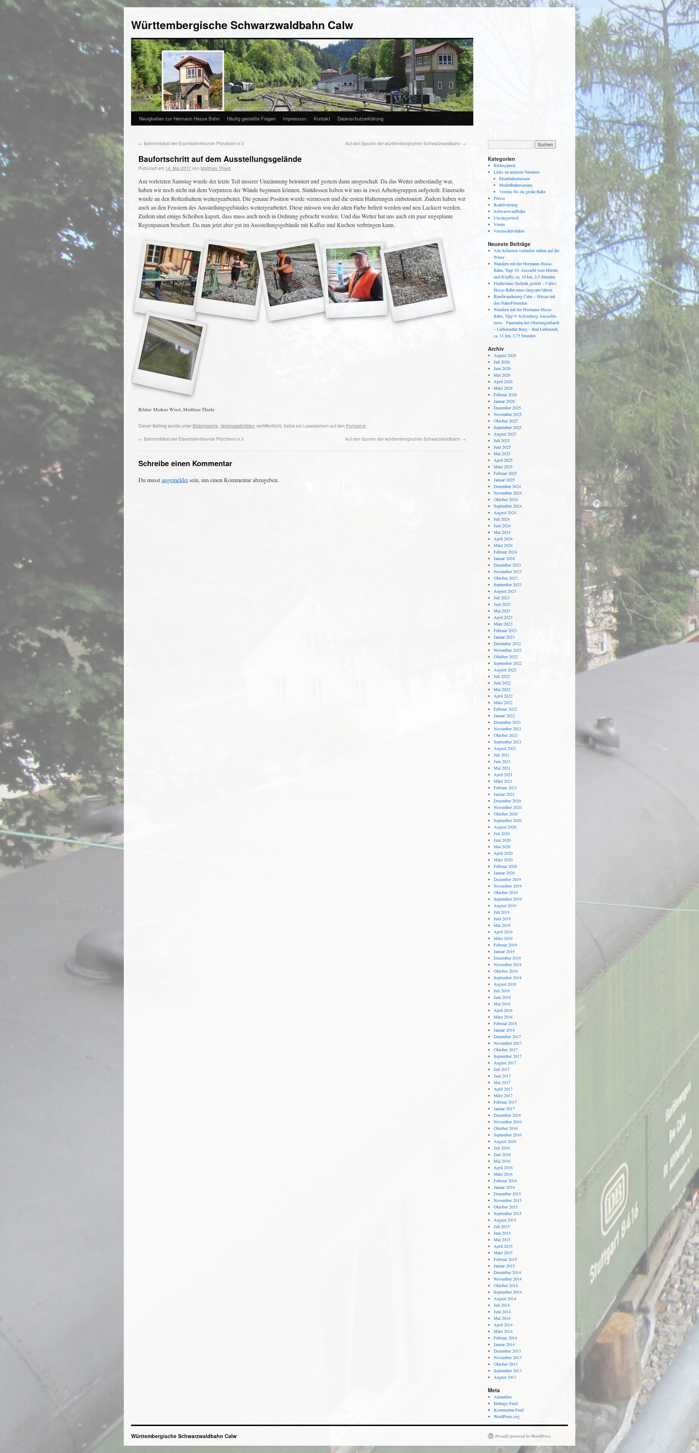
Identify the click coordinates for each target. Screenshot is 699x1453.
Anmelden (503, 1397)
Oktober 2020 (506, 814)
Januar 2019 (504, 951)
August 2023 (505, 591)
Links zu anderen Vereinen (517, 172)
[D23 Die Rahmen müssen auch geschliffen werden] (355, 280)
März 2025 (503, 466)
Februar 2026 (505, 394)
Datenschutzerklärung (360, 118)
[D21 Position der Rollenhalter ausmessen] (231, 280)
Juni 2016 (502, 1154)
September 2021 (508, 742)
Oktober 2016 (506, 1128)
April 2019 (503, 931)
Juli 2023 (502, 597)
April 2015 (503, 1246)
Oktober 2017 (506, 1049)
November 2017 (508, 1043)
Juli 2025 (502, 440)
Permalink (356, 425)
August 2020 (505, 827)
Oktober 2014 (506, 1285)
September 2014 (508, 1292)
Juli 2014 (502, 1305)
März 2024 (503, 545)
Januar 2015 (504, 1266)
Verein (499, 224)
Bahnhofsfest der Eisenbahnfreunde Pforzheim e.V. (191, 143)
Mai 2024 (502, 532)
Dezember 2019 (507, 879)
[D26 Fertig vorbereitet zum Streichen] (169, 353)
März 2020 (503, 859)
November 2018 (508, 964)
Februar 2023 (505, 630)
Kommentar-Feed (509, 1410)
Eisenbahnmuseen (514, 178)
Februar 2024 (505, 552)
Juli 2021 (502, 755)
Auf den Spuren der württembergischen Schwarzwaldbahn (405, 143)
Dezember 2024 (507, 486)
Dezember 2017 (507, 1036)
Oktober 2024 (506, 499)
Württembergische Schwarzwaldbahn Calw (242, 24)
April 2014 (503, 1324)
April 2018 (503, 1010)
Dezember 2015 (507, 1193)
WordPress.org (507, 1416)
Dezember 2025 (507, 407)
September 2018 (508, 977)
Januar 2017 (504, 1108)
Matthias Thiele (216, 168)
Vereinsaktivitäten (237, 425)
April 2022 (503, 696)
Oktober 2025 (506, 421)
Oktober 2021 (506, 735)
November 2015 (508, 1200)
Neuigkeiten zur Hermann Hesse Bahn (179, 118)
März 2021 (503, 781)
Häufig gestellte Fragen (251, 118)
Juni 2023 (502, 604)
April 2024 (503, 538)
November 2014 (508, 1279)
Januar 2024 (504, 558)
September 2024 (508, 506)
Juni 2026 (502, 368)
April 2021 (503, 774)
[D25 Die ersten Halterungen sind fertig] (416, 280)
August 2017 (505, 1062)
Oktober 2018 (506, 971)
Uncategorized (506, 218)
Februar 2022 (505, 709)
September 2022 (508, 663)
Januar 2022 (504, 715)
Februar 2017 (505, 1102)
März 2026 (503, 388)
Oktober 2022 (506, 656)
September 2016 (508, 1135)
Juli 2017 (502, 1069)
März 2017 (503, 1095)
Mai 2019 (502, 925)
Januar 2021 (504, 794)
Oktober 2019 (506, 892)
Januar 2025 (504, 480)
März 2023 (503, 624)
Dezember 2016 (507, 1115)
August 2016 (505, 1141)
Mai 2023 (502, 611)
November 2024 (508, 493)
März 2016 (503, 1174)
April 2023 (503, 617)
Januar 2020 (504, 873)
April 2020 (503, 853)
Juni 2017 (502, 1076)
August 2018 (505, 984)
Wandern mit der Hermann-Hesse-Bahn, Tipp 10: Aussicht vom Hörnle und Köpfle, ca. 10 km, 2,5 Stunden (526, 270)
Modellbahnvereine (515, 185)
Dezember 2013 (507, 1351)
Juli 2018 (502, 990)
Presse (499, 198)
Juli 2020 (502, 833)
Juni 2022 (502, 683)
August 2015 (505, 1220)
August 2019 (505, 905)
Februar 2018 (505, 1023)
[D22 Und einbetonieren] (293, 280)
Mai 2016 (502, 1161)
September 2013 (508, 1370)
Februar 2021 (505, 787)
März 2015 (503, 1252)
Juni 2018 (502, 997)
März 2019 (503, 938)
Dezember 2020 (507, 800)
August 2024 (505, 512)
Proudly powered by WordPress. (523, 1436)
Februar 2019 (505, 945)
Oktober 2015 (506, 1207)
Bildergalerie (205, 425)
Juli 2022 (502, 676)
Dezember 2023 (507, 565)
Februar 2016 (505, 1180)
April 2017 (503, 1089)
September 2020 (508, 820)
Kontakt (322, 118)
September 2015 (508, 1213)
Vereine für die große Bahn (522, 191)
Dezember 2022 (507, 643)
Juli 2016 (502, 1148)
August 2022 (505, 669)
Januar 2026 (504, 401)
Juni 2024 (502, 525)
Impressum (295, 118)
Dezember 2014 (507, 1272)
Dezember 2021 (507, 722)
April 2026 (503, 381)
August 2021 (505, 748)
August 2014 (505, 1298)
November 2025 (508, 414)
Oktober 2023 (506, 578)
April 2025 (503, 460)
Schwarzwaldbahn (509, 211)
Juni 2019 (502, 918)
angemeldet (175, 480)
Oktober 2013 (506, 1364)
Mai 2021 (502, 768)
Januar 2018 (504, 1030)
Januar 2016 (504, 1187)
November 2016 (508, 1121)
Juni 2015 (502, 1233)
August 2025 (505, 434)
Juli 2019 (502, 912)
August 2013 (505, 1377)
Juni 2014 (502, 1311)
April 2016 (503, 1167)
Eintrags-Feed (506, 1403)
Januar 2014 (504, 1344)
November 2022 (508, 650)
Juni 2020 (502, 840)
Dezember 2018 (507, 958)
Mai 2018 (502, 1004)
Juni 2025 (502, 447)
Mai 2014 (502, 1318)
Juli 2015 (502, 1226)
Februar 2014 (505, 1338)
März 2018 (503, 1017)
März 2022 (503, 702)
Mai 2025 (502, 453)
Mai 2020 (502, 846)
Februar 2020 (505, 866)
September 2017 (508, 1056)
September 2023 (508, 584)
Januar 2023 (504, 637)
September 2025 (508, 427)
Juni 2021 (502, 761)
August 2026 (505, 355)
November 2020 (508, 807)
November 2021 (508, 728)
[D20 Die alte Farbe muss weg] (169, 280)
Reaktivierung (506, 204)
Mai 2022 (502, 689)
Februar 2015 (505, 1259)
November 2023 (508, 571)
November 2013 (508, 1357)
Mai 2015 (502, 1239)
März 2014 (503, 1331)
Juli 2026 (502, 362)
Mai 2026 (502, 375)
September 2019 (508, 899)
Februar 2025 (505, 473)
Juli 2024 (502, 519)
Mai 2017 (502, 1082)
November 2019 (508, 886)
